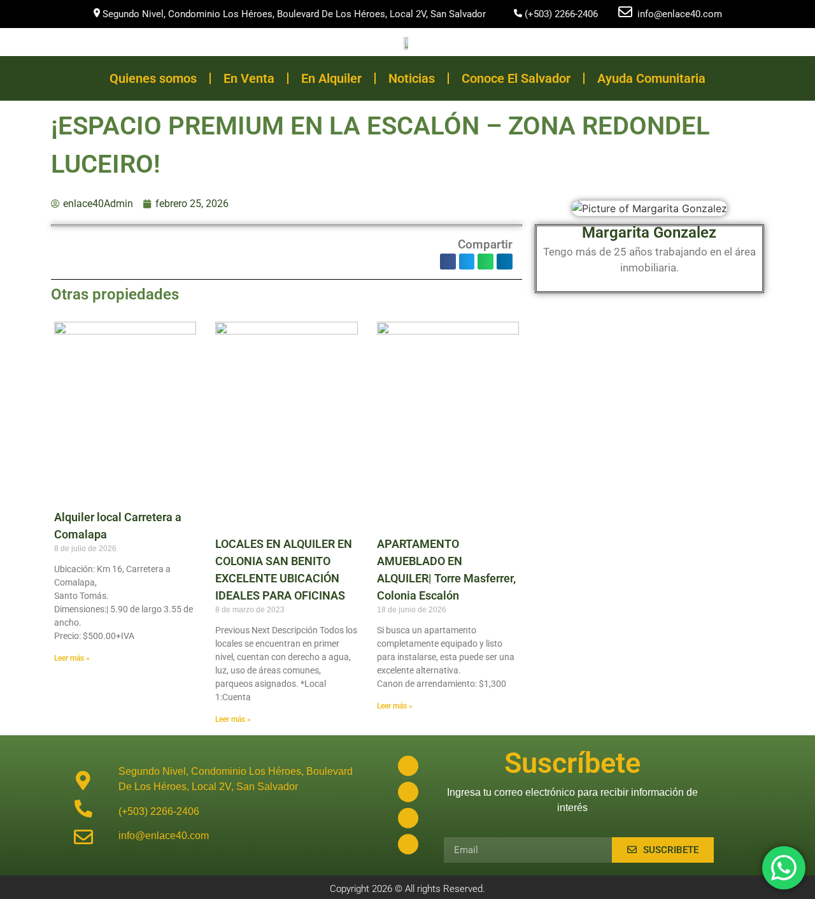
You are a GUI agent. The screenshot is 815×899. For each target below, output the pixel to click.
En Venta (248, 78)
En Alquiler (331, 78)
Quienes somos (153, 78)
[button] (448, 262)
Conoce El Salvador (516, 78)
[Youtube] (408, 818)
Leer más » (72, 658)
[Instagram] (408, 792)
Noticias (411, 78)
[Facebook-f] (408, 766)
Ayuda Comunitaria (651, 78)
